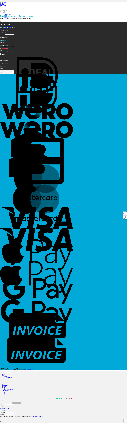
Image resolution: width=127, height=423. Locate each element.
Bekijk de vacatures (3, 36)
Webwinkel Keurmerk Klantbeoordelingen (63, 0)
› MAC (5, 379)
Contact (1, 33)
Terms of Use (40, 416)
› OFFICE (5, 376)
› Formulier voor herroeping (4, 66)
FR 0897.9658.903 (30, 369)
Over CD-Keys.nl (3, 32)
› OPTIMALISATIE (7, 381)
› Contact (3, 387)
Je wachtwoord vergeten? (4, 408)
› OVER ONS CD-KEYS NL (8, 389)
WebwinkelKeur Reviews (4, 48)
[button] (3, 39)
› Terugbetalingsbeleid (4, 63)
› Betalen (1, 68)
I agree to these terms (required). (6, 418)
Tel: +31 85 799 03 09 (4, 30)
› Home (3, 374)
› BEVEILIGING (6, 17)
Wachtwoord (2, 404)
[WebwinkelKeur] (2, 54)
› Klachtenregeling (3, 65)
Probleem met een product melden (6, 43)
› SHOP (3, 375)
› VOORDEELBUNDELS (7, 14)
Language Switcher (5, 390)
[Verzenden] (0, 21)
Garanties (2, 47)
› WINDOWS (4, 20)
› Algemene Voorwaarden (4, 60)
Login (6, 406)
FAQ (1, 40)
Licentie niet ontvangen (4, 45)
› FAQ (5, 388)
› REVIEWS (4, 386)
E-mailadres (2, 412)
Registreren (2, 421)
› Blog (1, 50)
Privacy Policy (34, 416)
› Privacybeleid (2, 61)
